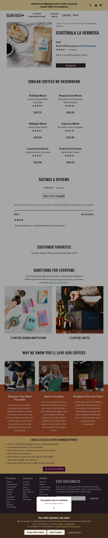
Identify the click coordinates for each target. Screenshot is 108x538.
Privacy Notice (60, 526)
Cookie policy (69, 524)
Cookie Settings (74, 532)
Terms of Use (75, 526)
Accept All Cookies (35, 532)
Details (60, 524)
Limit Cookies (56, 532)
